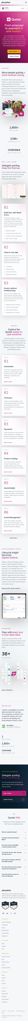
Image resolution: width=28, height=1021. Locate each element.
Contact (4, 983)
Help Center (5, 993)
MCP (3, 949)
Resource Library (6, 956)
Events (3, 964)
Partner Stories (5, 962)
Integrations (5, 936)
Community (4, 1002)
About (3, 975)
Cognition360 (5, 933)
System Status (5, 999)
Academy (4, 996)
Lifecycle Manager (6, 922)
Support (4, 988)
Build (3, 943)
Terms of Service (20, 1011)
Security (4, 1011)
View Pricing (14, 538)
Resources (5, 953)
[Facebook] (14, 913)
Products (5, 919)
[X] (11, 913)
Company (5, 972)
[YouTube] (7, 913)
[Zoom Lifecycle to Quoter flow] (14, 605)
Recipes (4, 946)
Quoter (3, 927)
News (3, 980)
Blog (3, 959)
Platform (5, 940)
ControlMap (5, 925)
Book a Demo (13, 51)
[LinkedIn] (3, 913)
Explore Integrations (8, 690)
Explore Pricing (14, 56)
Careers (4, 978)
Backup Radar (5, 930)
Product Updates (6, 967)
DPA (3, 1013)
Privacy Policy (11, 1011)
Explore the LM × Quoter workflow (11, 588)
